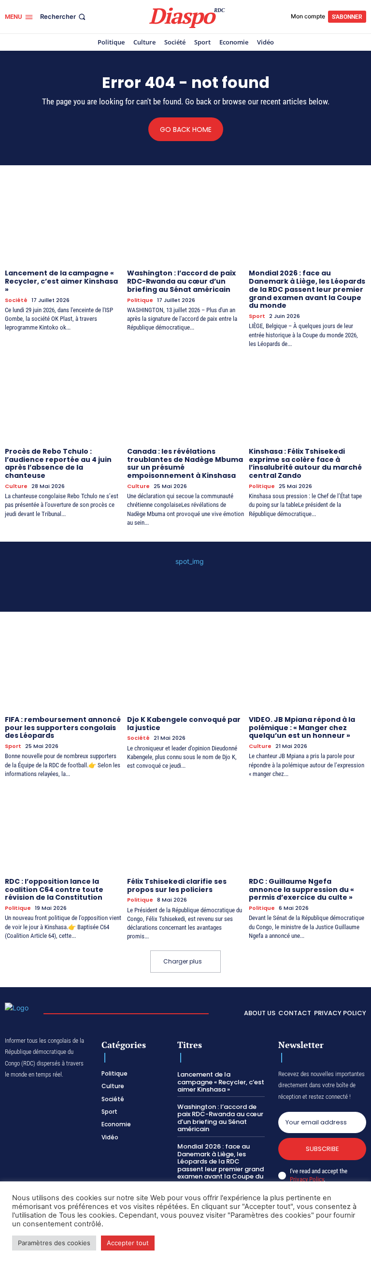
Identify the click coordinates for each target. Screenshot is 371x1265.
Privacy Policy (307, 1179)
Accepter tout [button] (128, 1243)
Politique (140, 300)
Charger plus (182, 961)
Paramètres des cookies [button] (54, 1243)
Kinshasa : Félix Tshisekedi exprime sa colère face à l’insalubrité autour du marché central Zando (305, 463)
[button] (63, 16)
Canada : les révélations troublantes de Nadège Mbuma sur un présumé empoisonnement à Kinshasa (185, 463)
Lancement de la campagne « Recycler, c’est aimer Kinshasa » (61, 281)
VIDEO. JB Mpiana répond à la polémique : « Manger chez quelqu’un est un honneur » (302, 728)
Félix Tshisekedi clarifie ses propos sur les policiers (177, 885)
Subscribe (322, 1148)
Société (16, 300)
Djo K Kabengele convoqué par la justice (184, 724)
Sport (257, 316)
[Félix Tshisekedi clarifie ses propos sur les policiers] (185, 829)
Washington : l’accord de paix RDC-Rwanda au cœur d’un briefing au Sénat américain (181, 281)
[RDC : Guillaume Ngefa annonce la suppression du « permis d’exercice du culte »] (307, 829)
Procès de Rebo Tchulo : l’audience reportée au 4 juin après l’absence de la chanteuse (58, 463)
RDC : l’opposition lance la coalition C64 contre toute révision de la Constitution (54, 890)
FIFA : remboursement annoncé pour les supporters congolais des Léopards (63, 728)
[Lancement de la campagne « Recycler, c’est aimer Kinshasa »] (63, 221)
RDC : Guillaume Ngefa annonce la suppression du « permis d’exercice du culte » (301, 890)
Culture (16, 486)
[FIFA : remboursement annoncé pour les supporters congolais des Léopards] (63, 667)
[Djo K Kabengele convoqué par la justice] (185, 667)
